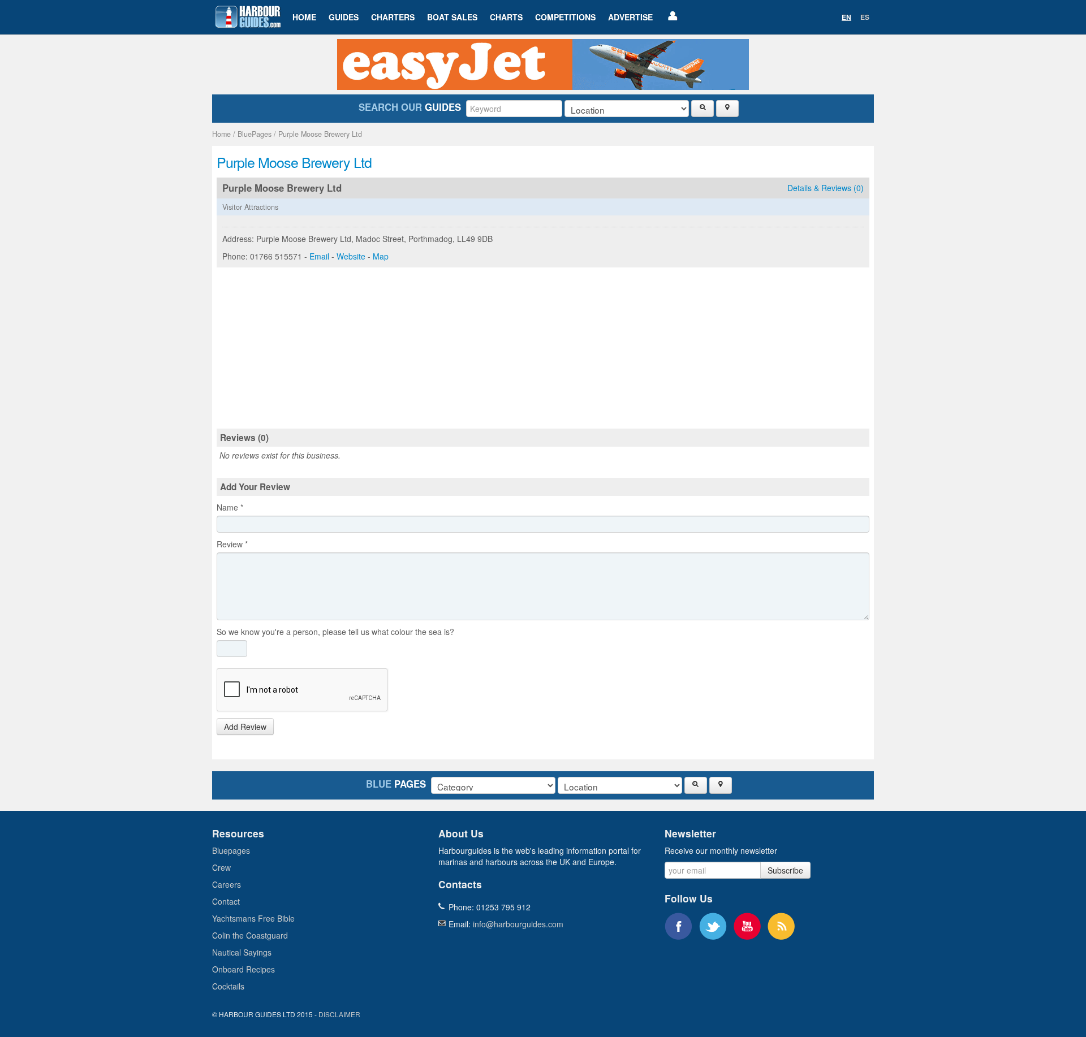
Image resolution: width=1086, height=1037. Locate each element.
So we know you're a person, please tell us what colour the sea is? (335, 631)
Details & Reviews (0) (825, 187)
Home (304, 17)
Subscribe (785, 870)
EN (846, 17)
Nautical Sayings (242, 952)
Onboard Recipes (243, 969)
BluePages (255, 134)
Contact (226, 901)
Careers (226, 884)
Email (319, 256)
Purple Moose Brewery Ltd (320, 134)
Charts (506, 17)
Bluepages (231, 850)
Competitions (565, 17)
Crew (221, 867)
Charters (393, 17)
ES (864, 17)
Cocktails (228, 986)
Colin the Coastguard (250, 935)
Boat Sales (452, 17)
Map (381, 256)
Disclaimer (339, 1014)
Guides (344, 17)
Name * (230, 507)
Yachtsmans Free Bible (253, 918)
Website (351, 256)
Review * (232, 544)
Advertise (630, 17)
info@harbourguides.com (518, 924)
